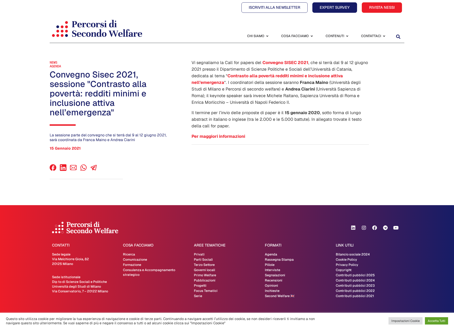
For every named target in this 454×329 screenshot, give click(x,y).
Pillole (270, 265)
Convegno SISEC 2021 (285, 62)
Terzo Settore (204, 265)
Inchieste (272, 291)
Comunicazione (135, 259)
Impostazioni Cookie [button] (405, 321)
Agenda (55, 66)
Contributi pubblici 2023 (355, 285)
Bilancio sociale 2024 (353, 254)
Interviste (272, 270)
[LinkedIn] (63, 169)
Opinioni (271, 285)
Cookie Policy (346, 259)
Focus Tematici (206, 291)
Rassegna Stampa (279, 259)
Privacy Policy (347, 265)
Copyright (344, 270)
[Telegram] (385, 228)
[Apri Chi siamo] (267, 36)
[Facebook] (53, 169)
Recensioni (273, 280)
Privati (199, 254)
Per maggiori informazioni (218, 136)
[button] (398, 36)
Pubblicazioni (204, 280)
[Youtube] (396, 228)
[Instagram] (364, 228)
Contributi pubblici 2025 (355, 275)
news (53, 62)
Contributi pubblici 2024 (355, 280)
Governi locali (204, 270)
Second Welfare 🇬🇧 (279, 296)
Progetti (200, 285)
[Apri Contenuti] (347, 36)
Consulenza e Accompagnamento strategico (149, 272)
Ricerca (129, 254)
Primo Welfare (205, 275)
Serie (198, 296)
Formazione (132, 265)
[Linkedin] (353, 228)
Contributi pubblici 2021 (355, 296)
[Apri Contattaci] (384, 36)
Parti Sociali (203, 259)
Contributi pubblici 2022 (355, 291)
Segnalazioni (275, 275)
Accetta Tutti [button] (436, 321)
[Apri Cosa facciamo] (311, 36)
